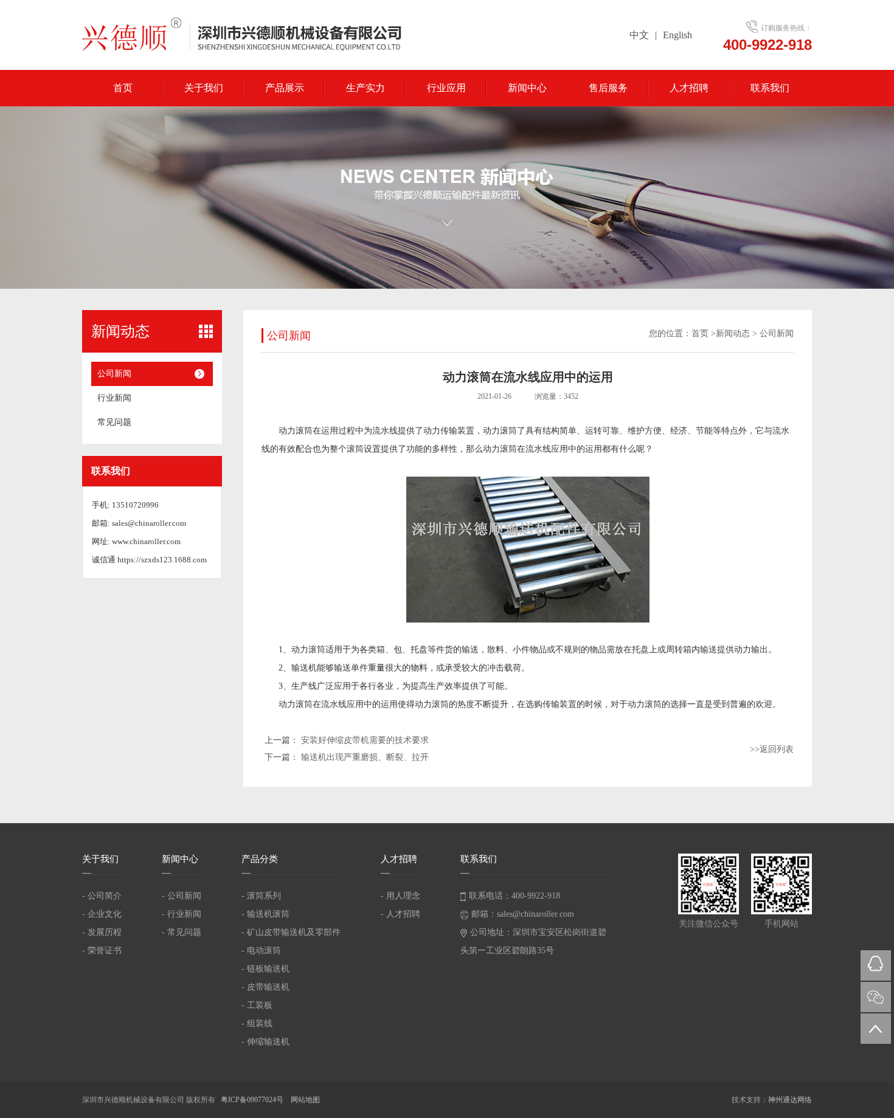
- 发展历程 (102, 932)
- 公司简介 (102, 895)
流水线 (385, 430)
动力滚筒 (296, 430)
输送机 (304, 667)
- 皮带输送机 (265, 987)
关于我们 (203, 88)
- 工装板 (256, 1005)
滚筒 (355, 449)
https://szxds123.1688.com (162, 559)
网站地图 (305, 1100)
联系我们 (769, 88)
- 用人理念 (400, 895)
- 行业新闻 (181, 914)
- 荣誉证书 (102, 950)
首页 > (703, 333)
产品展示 (284, 88)
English (677, 35)
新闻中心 (527, 88)
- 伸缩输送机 (265, 1041)
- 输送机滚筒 (265, 914)
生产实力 (365, 88)
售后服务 (608, 88)
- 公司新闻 (181, 895)
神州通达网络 (790, 1100)
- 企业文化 (102, 914)
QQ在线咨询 (876, 965)
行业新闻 (114, 397)
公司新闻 (114, 373)
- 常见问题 (181, 932)
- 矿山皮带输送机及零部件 (291, 932)
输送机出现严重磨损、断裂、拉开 (365, 757)
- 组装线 (256, 1023)
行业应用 (446, 88)
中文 (639, 35)
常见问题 (114, 422)
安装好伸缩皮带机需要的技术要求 (365, 740)
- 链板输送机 (265, 968)
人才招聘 (689, 88)
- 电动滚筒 (261, 950)
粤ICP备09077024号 (253, 1100)
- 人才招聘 (400, 914)
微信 (876, 997)
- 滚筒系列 (261, 895)
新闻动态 (733, 333)
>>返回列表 (772, 749)
